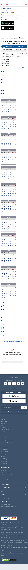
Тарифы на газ (4, 435)
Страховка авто (4, 510)
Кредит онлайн (4, 438)
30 (6, 111)
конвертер (21, 67)
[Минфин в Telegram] (9, 383)
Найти (23, 407)
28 (2, 111)
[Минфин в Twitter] (14, 383)
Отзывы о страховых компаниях (8, 506)
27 (6, 128)
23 (6, 109)
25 (10, 109)
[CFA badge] (21, 518)
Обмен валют (4, 470)
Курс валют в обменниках (7, 472)
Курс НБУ (3, 425)
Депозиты (3, 433)
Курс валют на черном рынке (7, 474)
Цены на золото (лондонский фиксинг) (14, 341)
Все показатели (7, 8)
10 (8, 105)
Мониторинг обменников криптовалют (9, 442)
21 (2, 109)
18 (10, 107)
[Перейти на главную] (4, 4)
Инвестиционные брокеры (7, 429)
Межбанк (3, 431)
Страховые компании (6, 512)
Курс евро (3, 423)
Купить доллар (4, 475)
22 (4, 109)
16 (6, 107)
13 (6, 124)
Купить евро (4, 477)
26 (4, 128)
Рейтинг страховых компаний (7, 508)
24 (8, 109)
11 (10, 105)
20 (6, 126)
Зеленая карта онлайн (6, 504)
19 (4, 126)
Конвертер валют (5, 437)
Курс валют (3, 419)
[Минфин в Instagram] (18, 383)
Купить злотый (4, 479)
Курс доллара (4, 421)
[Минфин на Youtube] (22, 383)
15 (4, 107)
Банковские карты (5, 427)
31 (8, 111)
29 (4, 111)
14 (2, 107)
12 (4, 124)
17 (8, 107)
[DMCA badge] (14, 560)
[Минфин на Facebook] (5, 383)
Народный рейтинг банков (7, 440)
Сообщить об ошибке (14, 412)
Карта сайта (5, 371)
